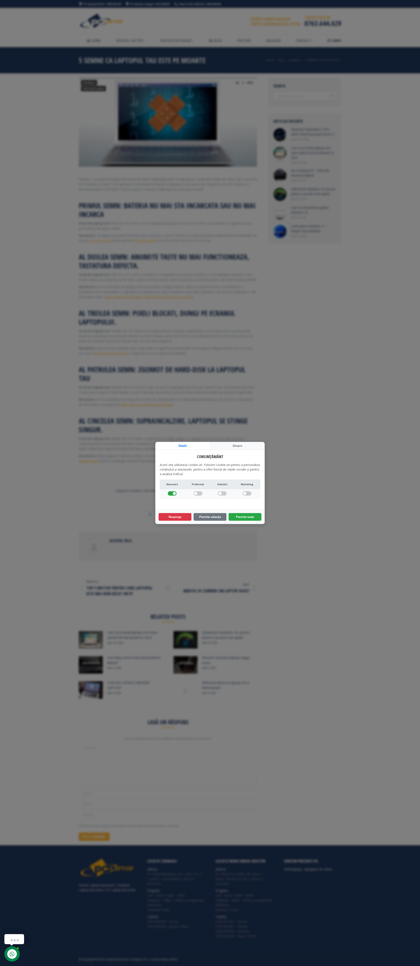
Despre (237, 445)
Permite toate (245, 517)
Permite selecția (210, 517)
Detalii (182, 445)
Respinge (175, 517)
